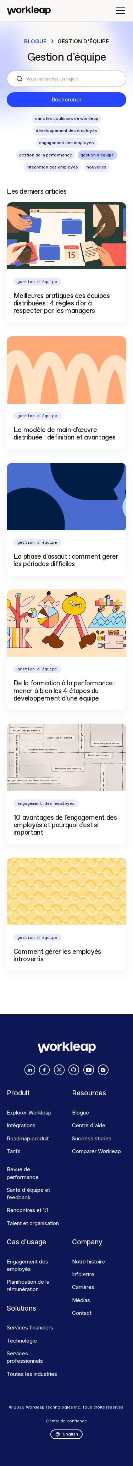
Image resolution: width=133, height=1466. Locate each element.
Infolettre (83, 1274)
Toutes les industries (32, 1374)
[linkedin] (29, 1069)
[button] (119, 10)
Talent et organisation (33, 1223)
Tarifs (14, 1151)
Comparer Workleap (96, 1151)
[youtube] (88, 1069)
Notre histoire (88, 1261)
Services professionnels (25, 1357)
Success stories (91, 1138)
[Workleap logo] (29, 10)
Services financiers (30, 1327)
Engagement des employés (27, 1265)
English (70, 1434)
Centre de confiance (66, 1420)
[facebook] (44, 1069)
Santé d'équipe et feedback (28, 1193)
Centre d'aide (88, 1125)
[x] (59, 1069)
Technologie (22, 1340)
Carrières (83, 1287)
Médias (81, 1300)
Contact (82, 1313)
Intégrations (21, 1125)
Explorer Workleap (29, 1112)
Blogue (35, 41)
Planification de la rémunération (28, 1285)
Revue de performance (23, 1173)
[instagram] (103, 1069)
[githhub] (73, 1069)
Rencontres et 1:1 (27, 1210)
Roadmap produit (28, 1138)
